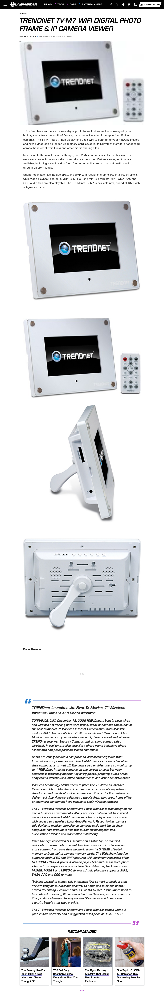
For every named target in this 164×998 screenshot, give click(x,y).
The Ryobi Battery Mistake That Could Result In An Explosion (97, 976)
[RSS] (135, 4)
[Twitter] (117, 4)
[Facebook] (111, 4)
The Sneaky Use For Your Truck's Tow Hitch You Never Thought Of (33, 976)
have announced (47, 131)
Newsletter (152, 4)
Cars (73, 4)
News (48, 4)
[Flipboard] (129, 4)
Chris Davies (29, 36)
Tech (60, 4)
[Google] (123, 4)
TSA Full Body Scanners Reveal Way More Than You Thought (65, 976)
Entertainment (92, 4)
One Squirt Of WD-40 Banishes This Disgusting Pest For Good (129, 976)
